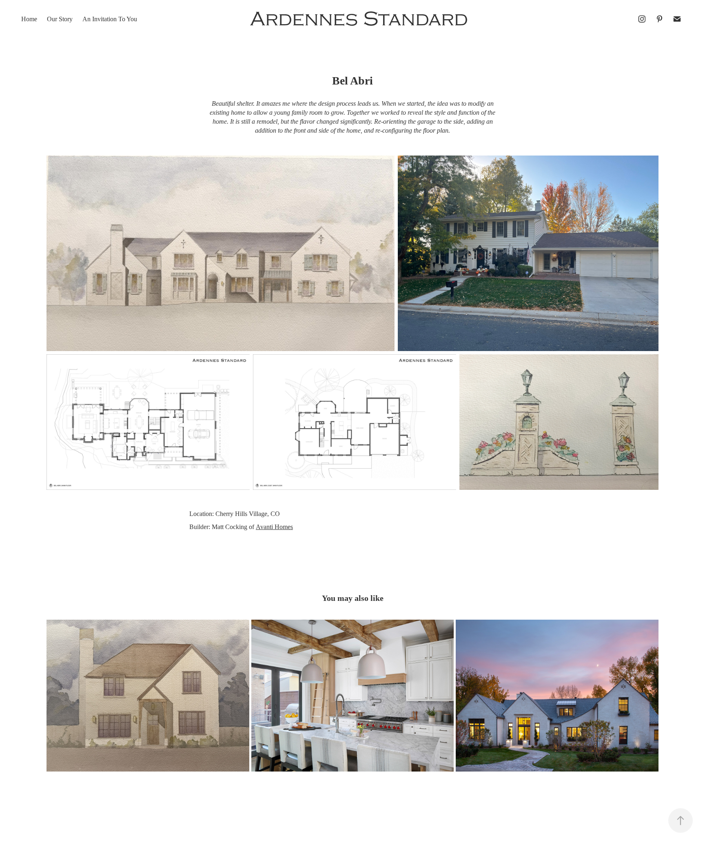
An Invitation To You (109, 19)
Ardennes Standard (359, 19)
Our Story (60, 19)
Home (29, 19)
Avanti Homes (274, 526)
